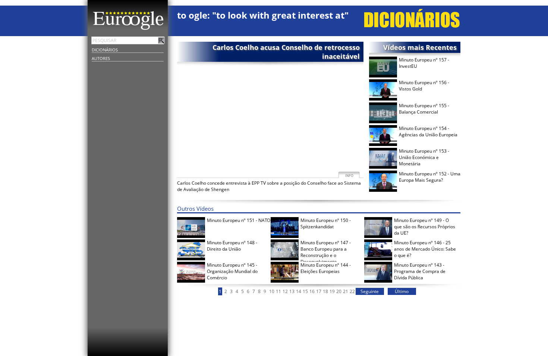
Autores (101, 58)
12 (285, 291)
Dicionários (105, 50)
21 (345, 291)
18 (325, 291)
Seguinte (369, 291)
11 (278, 291)
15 (305, 291)
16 (312, 291)
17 (318, 291)
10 (271, 291)
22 (352, 291)
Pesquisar (161, 40)
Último (402, 291)
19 (332, 291)
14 (298, 291)
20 (338, 291)
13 (292, 291)
